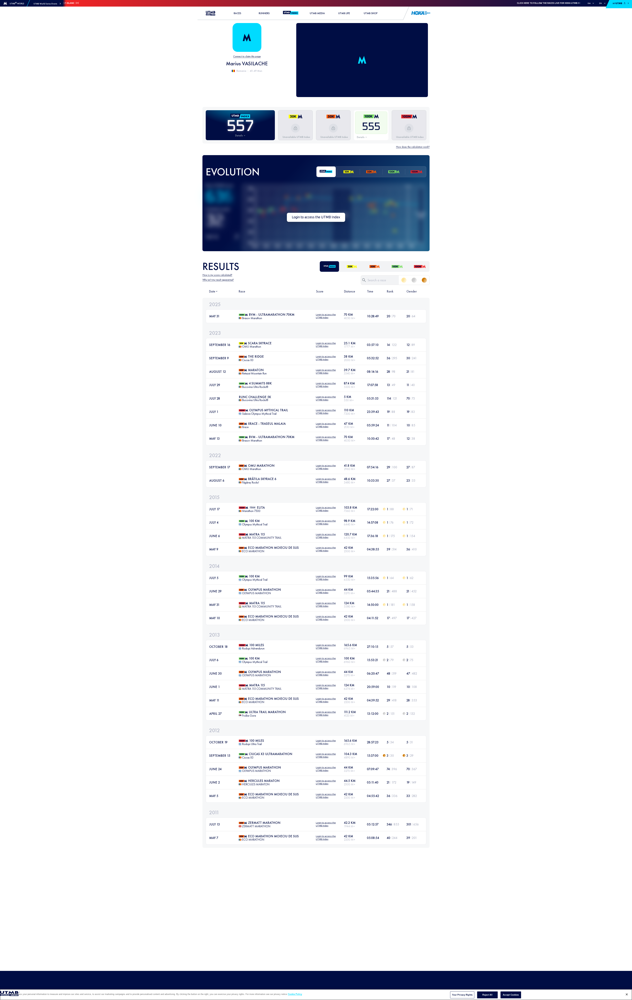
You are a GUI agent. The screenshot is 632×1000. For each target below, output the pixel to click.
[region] (316, 994)
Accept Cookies (511, 995)
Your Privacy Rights (462, 995)
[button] (47, 3)
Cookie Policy (295, 994)
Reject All (487, 995)
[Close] (626, 994)
